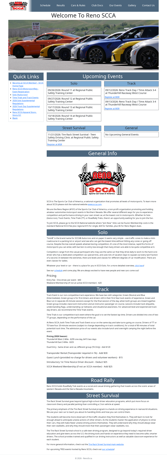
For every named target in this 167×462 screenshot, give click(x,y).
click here (139, 265)
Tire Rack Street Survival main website (106, 444)
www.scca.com (95, 204)
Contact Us (148, 5)
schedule (58, 270)
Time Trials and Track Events (25, 97)
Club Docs (97, 5)
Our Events (115, 5)
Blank (15, 118)
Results (61, 5)
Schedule (45, 5)
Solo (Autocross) (20, 94)
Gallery (132, 5)
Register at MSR (112, 97)
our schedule (108, 449)
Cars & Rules (78, 5)
